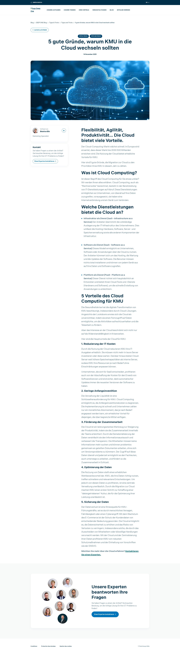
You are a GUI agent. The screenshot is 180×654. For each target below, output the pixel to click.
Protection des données (48, 646)
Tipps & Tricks (54, 23)
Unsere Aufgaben (53, 10)
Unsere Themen (70, 10)
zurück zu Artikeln (40, 30)
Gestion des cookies (66, 646)
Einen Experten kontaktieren (44, 161)
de (147, 2)
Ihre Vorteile (84, 10)
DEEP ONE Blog (41, 23)
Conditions (34, 646)
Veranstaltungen (99, 10)
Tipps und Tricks (67, 23)
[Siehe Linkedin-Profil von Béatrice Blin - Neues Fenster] (64, 130)
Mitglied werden (123, 10)
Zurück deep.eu (37, 2)
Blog (112, 10)
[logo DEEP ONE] (36, 10)
